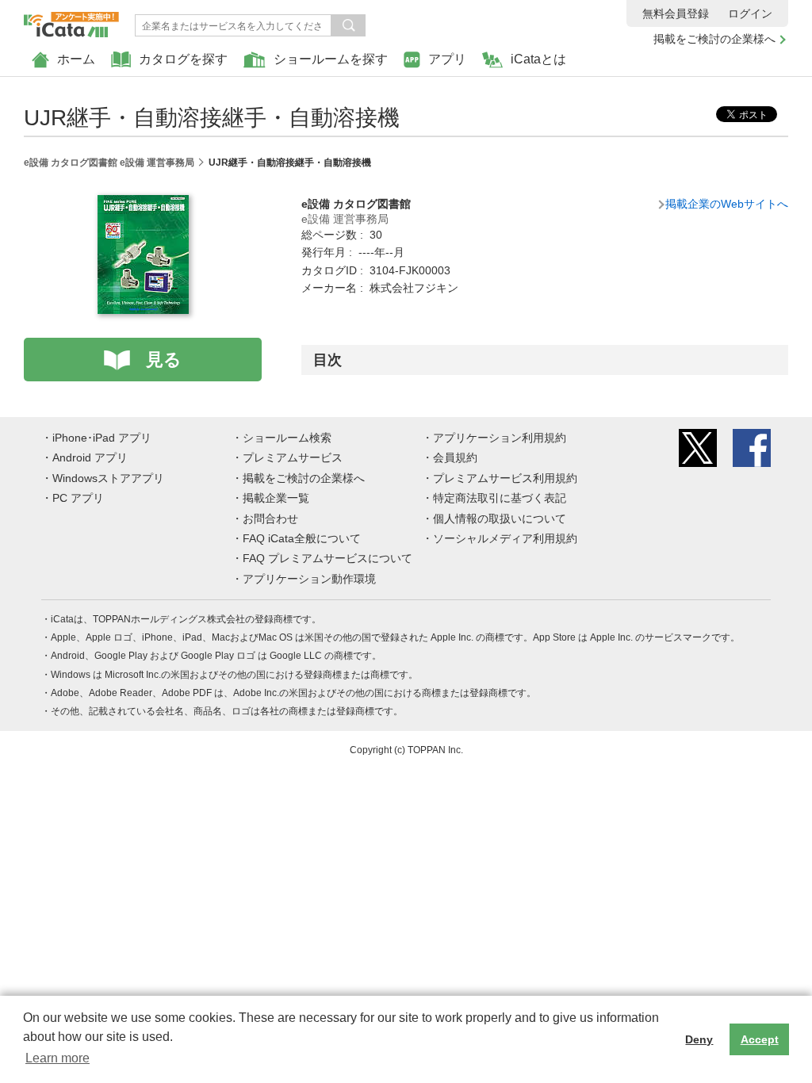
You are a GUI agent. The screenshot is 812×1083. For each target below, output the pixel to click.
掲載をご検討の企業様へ (714, 39)
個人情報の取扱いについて (499, 518)
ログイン (750, 13)
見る (164, 359)
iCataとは (538, 59)
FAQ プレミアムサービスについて (327, 558)
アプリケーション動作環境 (309, 578)
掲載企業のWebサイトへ (726, 203)
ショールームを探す (331, 59)
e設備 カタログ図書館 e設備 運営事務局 (109, 162)
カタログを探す (183, 59)
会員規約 (455, 457)
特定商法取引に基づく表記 (499, 498)
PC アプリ (78, 498)
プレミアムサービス (293, 457)
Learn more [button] (57, 1058)
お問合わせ (270, 518)
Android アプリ (90, 457)
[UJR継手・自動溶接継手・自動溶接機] (143, 203)
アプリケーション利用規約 (499, 437)
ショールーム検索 (287, 437)
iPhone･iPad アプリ (101, 437)
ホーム (76, 59)
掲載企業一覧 (276, 498)
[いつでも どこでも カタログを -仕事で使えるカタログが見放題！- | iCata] (71, 20)
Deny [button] (699, 1039)
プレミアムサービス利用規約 (505, 478)
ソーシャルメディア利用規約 (505, 538)
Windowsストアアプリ (108, 478)
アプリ (447, 59)
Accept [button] (760, 1039)
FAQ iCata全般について (302, 538)
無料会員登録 (675, 13)
